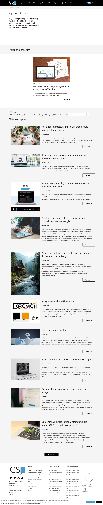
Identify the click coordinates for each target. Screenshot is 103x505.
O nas (25, 3)
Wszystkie (13, 115)
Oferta (30, 3)
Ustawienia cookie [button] (90, 502)
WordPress (35, 115)
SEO (45, 115)
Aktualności (60, 115)
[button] (51, 454)
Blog (54, 3)
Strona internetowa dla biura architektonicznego (66, 359)
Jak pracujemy (37, 3)
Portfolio (44, 3)
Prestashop (27, 115)
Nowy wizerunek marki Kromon (57, 301)
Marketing (20, 115)
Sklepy (41, 115)
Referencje (60, 3)
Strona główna (12, 7)
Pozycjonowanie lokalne (53, 330)
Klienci (50, 3)
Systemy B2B (52, 115)
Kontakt (67, 3)
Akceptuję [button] (99, 502)
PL (71, 3)
